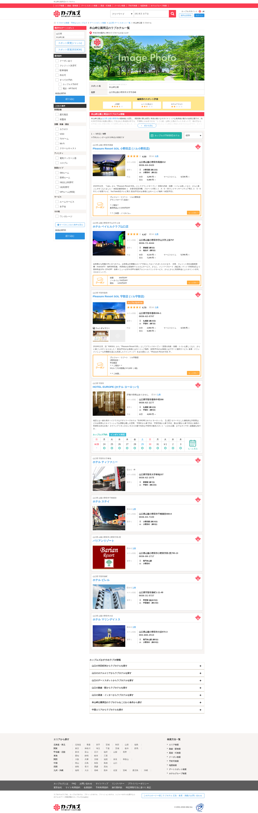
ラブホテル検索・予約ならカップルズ (72, 23)
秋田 (117, 745)
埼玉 (98, 748)
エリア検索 (59, 6)
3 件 (156, 307)
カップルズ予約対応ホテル (167, 135)
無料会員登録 (186, 15)
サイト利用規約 (73, 787)
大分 (87, 770)
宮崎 (125, 770)
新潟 (77, 752)
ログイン (199, 15)
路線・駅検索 (72, 6)
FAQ (74, 783)
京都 (96, 759)
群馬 (136, 748)
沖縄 (146, 770)
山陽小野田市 (120, 92)
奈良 (115, 759)
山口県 (112, 92)
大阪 (77, 759)
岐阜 (96, 756)
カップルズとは (61, 783)
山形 (127, 745)
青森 (88, 745)
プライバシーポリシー (138, 783)
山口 (115, 763)
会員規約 (88, 787)
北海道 (78, 745)
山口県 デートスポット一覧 (119, 23)
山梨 (115, 752)
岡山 (77, 763)
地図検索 (144, 6)
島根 (106, 763)
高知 (106, 766)
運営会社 (58, 787)
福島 (136, 745)
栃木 (127, 748)
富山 (87, 752)
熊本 (106, 770)
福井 (106, 752)
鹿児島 (135, 770)
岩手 (98, 745)
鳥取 (96, 763)
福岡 (77, 770)
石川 (96, 752)
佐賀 (115, 770)
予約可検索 (132, 6)
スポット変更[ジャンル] (70, 43)
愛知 (77, 756)
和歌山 (126, 759)
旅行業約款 (117, 787)
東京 (77, 748)
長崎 (96, 770)
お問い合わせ (86, 783)
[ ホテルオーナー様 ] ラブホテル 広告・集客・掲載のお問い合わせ (173, 795)
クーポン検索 (119, 6)
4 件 (156, 156)
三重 (106, 756)
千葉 (108, 748)
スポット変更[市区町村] (70, 49)
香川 (87, 766)
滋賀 (106, 759)
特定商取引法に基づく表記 (138, 787)
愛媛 (96, 766)
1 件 (159, 394)
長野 (125, 752)
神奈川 (87, 748)
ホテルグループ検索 (159, 6)
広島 (87, 763)
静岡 (87, 756)
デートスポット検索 (89, 6)
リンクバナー (118, 783)
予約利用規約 (102, 787)
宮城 (108, 745)
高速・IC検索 (105, 6)
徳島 (77, 766)
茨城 (117, 748)
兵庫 (87, 759)
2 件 (156, 234)
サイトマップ (102, 783)
